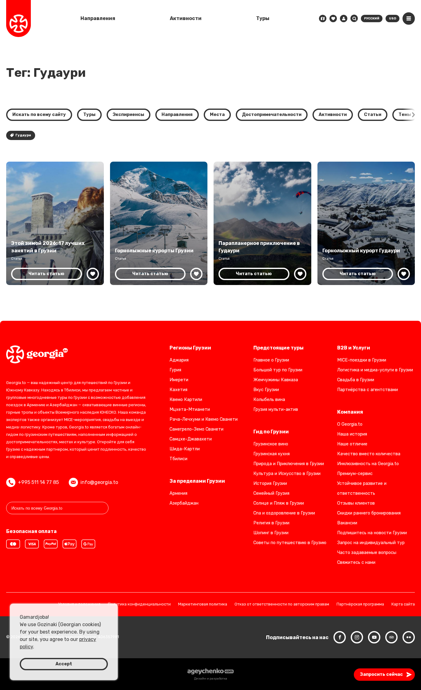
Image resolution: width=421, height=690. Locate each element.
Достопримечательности (271, 114)
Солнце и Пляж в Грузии (278, 503)
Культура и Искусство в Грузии (287, 473)
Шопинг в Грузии (270, 532)
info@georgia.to (99, 482)
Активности (186, 18)
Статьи (372, 114)
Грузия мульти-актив (275, 409)
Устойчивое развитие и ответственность (361, 488)
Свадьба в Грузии (355, 379)
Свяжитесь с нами (356, 562)
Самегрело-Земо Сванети (196, 429)
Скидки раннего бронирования (369, 513)
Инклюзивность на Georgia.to (368, 463)
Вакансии (347, 523)
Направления (97, 18)
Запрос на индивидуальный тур (371, 542)
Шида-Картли (185, 449)
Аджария (179, 360)
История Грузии (270, 483)
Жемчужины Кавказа (275, 379)
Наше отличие (352, 444)
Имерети (179, 379)
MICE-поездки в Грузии (361, 360)
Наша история (352, 434)
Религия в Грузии (271, 523)
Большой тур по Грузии (277, 370)
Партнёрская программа (360, 604)
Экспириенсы (128, 114)
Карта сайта (403, 604)
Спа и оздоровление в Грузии (284, 513)
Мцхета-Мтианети (190, 409)
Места (217, 114)
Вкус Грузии (266, 389)
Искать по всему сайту (39, 114)
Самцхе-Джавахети (191, 439)
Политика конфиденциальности (139, 604)
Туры (262, 18)
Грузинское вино (270, 444)
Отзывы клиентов (356, 503)
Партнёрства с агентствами (367, 389)
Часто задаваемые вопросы (366, 552)
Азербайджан (184, 503)
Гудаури (23, 135)
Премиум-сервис (355, 473)
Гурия (175, 370)
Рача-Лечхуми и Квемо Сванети (204, 419)
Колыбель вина (269, 399)
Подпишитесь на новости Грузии (372, 532)
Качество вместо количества (368, 454)
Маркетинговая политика (202, 604)
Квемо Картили (186, 399)
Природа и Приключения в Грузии (288, 463)
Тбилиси (178, 458)
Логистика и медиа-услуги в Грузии (375, 370)
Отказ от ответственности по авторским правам (282, 604)
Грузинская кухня (271, 454)
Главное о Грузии (271, 360)
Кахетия (178, 389)
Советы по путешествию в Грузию (289, 542)
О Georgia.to (349, 424)
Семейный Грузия (271, 493)
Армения (178, 493)
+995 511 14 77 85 (38, 482)
